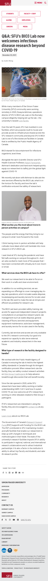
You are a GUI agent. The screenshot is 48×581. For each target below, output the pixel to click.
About (4, 500)
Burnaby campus (8, 509)
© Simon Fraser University (32, 568)
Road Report (6, 538)
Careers (9, 27)
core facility (24, 121)
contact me (33, 407)
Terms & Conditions (7, 568)
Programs (5, 490)
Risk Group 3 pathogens (14, 374)
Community (6, 493)
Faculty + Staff (30, 14)
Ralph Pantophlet (32, 162)
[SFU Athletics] (4, 550)
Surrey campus (7, 513)
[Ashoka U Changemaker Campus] (15, 550)
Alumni (9, 20)
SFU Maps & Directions (10, 531)
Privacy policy (18, 568)
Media (25, 27)
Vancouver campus (9, 516)
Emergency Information (10, 545)
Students (10, 14)
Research (5, 497)
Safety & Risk (6, 528)
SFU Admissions (7, 535)
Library (4, 542)
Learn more (6, 416)
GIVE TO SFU (26, 520)
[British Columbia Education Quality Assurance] (9, 550)
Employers (26, 20)
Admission (5, 486)
